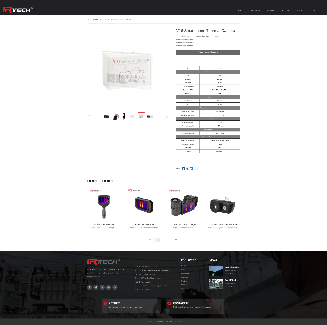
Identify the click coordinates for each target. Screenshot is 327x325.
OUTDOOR (285, 10)
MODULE (301, 10)
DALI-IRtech (93, 20)
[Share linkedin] (191, 168)
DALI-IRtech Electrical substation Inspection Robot (230, 280)
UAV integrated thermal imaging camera (232, 267)
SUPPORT (316, 10)
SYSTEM (270, 10)
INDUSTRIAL (255, 10)
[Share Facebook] (183, 168)
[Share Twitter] (187, 168)
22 (196, 169)
